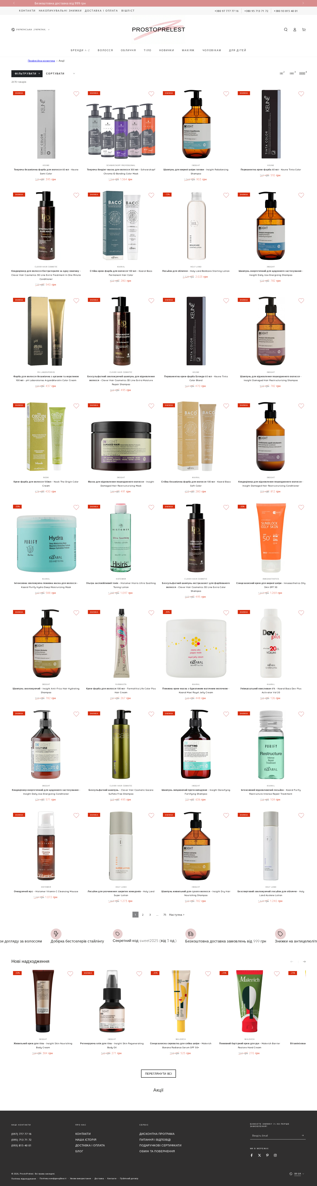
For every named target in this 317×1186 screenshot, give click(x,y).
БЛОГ (79, 1151)
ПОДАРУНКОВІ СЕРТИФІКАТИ (160, 1145)
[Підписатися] (304, 1135)
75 (164, 914)
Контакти (27, 10)
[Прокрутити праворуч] (303, 3)
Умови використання (80, 1178)
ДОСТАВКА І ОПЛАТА (90, 1145)
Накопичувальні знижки (60, 10)
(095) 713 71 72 (21, 1139)
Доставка (99, 1178)
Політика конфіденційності (53, 1178)
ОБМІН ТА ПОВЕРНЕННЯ (157, 1151)
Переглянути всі (158, 1073)
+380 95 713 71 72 (256, 11)
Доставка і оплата (101, 10)
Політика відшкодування (23, 1178)
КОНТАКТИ (83, 1134)
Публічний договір (129, 1178)
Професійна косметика (41, 60)
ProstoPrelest (26, 1173)
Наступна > (177, 914)
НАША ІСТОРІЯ (85, 1139)
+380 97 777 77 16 (227, 11)
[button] (285, 29)
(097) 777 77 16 (21, 1134)
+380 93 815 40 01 (286, 11)
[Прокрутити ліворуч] (14, 3)
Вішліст (128, 10)
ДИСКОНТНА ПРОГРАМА (156, 1134)
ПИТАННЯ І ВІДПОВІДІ (155, 1139)
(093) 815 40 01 (21, 1145)
